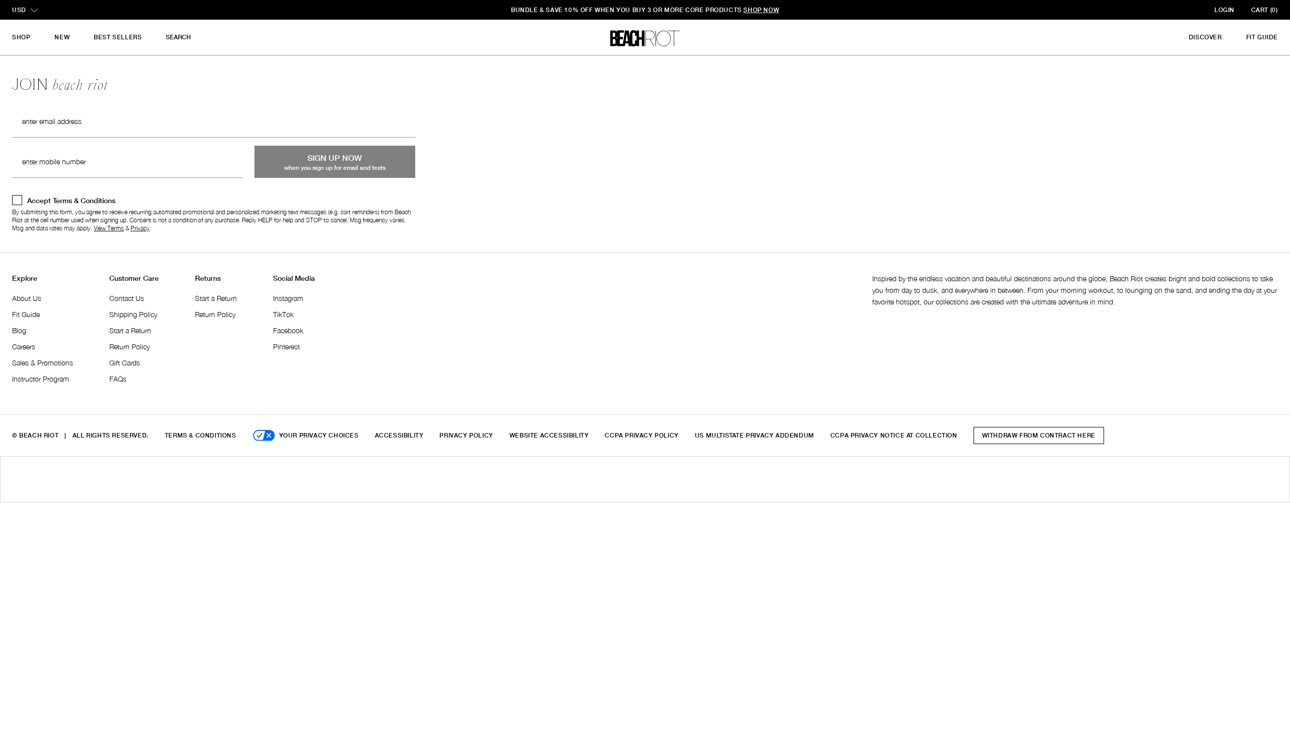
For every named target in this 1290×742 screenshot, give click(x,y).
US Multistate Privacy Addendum (754, 435)
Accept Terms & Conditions (71, 200)
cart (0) (1264, 10)
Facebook (288, 330)
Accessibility (399, 435)
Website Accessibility (549, 435)
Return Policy (129, 346)
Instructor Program (40, 379)
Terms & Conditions (200, 435)
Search (178, 37)
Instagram (288, 298)
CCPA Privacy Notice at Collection (893, 435)
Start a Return (130, 330)
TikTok (283, 314)
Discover (1205, 37)
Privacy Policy (466, 435)
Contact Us (126, 298)
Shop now (761, 10)
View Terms (109, 228)
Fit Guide (1262, 37)
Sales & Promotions (42, 362)
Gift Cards (124, 362)
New (62, 37)
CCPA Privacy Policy (641, 435)
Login (1224, 10)
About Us (26, 298)
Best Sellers (118, 37)
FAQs (117, 379)
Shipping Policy (133, 314)
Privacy (140, 228)
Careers (23, 346)
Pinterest (286, 346)
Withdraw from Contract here (1038, 435)
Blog (19, 330)
